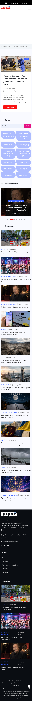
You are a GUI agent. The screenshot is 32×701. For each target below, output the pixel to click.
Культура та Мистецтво (23, 136)
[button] (7, 219)
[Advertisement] (16, 26)
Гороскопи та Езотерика (8, 135)
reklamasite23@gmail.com (10, 541)
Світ (24, 162)
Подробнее (10, 107)
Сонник (8, 168)
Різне (8, 162)
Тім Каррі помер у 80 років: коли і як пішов (14, 307)
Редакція (5, 561)
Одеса (8, 145)
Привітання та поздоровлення (24, 154)
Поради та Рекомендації (8, 154)
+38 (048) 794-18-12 (8, 538)
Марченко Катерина (10, 88)
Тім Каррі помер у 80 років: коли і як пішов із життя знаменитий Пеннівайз (16, 207)
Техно (8, 175)
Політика (23, 145)
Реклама (5, 568)
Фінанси (23, 175)
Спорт (24, 168)
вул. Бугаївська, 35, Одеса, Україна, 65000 (14, 535)
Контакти (5, 572)
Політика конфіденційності (10, 565)
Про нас (4, 558)
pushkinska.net (21, 698)
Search (28, 125)
